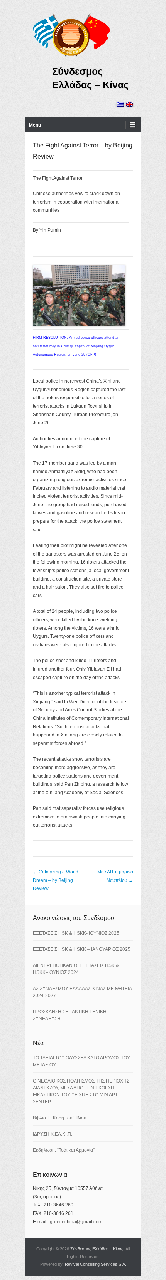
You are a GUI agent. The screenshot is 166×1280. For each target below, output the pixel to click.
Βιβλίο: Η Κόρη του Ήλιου (59, 1118)
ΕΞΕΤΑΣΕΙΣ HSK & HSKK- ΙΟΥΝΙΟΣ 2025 (76, 933)
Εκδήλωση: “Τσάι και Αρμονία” (64, 1150)
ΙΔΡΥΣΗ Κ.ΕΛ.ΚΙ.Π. (52, 1134)
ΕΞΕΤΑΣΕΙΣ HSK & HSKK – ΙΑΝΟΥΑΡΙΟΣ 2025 (81, 949)
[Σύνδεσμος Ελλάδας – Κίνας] (71, 34)
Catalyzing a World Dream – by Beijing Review (55, 880)
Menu (35, 125)
